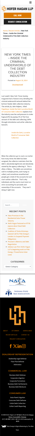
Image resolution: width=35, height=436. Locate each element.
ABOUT (5, 331)
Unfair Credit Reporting (17, 406)
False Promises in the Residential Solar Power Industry (16, 218)
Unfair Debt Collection (17, 403)
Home (5, 31)
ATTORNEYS (15, 331)
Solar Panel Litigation (17, 397)
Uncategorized (17, 84)
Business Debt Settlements (17, 384)
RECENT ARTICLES (11, 335)
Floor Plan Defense (17, 362)
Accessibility (17, 417)
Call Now (17, 15)
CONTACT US (25, 335)
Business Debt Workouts (17, 387)
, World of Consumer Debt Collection (20, 135)
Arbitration (17, 364)
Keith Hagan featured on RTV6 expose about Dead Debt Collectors (19, 226)
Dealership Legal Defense (17, 359)
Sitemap (23, 417)
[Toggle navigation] (30, 2)
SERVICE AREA (27, 331)
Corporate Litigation (17, 378)
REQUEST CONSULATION (17, 339)
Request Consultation (17, 21)
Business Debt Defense (17, 375)
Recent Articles (14, 31)
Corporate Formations (17, 381)
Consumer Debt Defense (17, 400)
